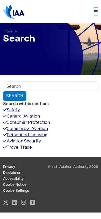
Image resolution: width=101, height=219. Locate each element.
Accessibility (13, 178)
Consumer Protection (28, 122)
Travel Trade (19, 147)
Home (8, 31)
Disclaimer (11, 172)
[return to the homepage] (13, 12)
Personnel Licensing (27, 134)
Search (14, 95)
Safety (13, 109)
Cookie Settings (16, 190)
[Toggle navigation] (96, 12)
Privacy (9, 167)
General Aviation (23, 116)
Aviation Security (24, 141)
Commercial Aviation (27, 128)
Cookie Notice (14, 184)
